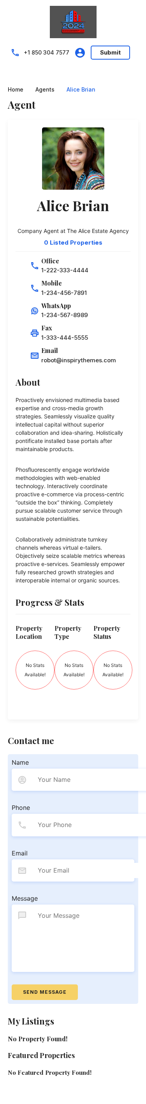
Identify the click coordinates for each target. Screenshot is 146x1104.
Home (15, 89)
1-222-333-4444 (64, 270)
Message (25, 898)
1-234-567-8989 (64, 315)
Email (20, 853)
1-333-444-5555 (64, 337)
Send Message (45, 992)
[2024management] (73, 21)
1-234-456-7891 (64, 292)
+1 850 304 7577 (46, 52)
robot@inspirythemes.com (78, 360)
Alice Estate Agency (103, 231)
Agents (45, 89)
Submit (110, 52)
